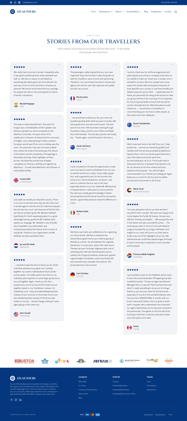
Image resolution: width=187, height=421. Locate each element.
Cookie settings (160, 414)
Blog (146, 12)
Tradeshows (156, 12)
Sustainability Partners (121, 390)
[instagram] (15, 3)
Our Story (82, 386)
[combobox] (172, 414)
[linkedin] (19, 3)
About (118, 12)
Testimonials (83, 394)
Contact (167, 12)
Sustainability (132, 12)
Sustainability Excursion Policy (124, 394)
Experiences (151, 390)
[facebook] (11, 3)
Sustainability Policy (120, 386)
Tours (93, 12)
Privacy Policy (148, 414)
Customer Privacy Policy (87, 390)
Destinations (104, 12)
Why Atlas (82, 382)
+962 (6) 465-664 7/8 (169, 3)
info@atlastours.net (30, 3)
